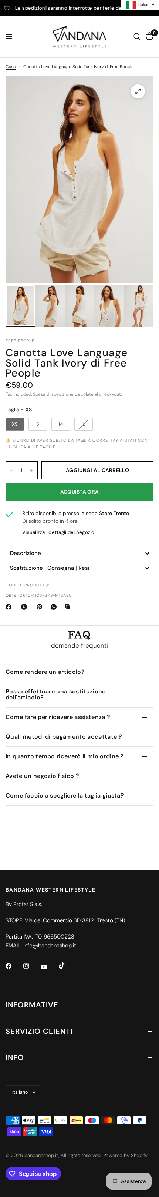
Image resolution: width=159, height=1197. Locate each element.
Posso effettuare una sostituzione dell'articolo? (56, 694)
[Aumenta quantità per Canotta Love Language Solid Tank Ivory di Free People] (31, 470)
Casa (11, 67)
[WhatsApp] (55, 606)
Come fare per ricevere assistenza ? (58, 717)
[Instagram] (31, 966)
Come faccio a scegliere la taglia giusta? (65, 795)
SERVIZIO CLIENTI (39, 1031)
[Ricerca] (137, 36)
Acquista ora (79, 491)
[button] (79, 553)
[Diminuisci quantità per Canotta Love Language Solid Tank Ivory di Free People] (11, 470)
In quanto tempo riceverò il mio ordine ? (65, 756)
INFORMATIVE (32, 1005)
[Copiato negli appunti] (69, 606)
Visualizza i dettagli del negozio (58, 532)
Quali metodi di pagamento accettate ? (64, 736)
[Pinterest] (41, 606)
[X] (25, 606)
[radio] (15, 424)
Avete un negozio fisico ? (42, 776)
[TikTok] (67, 965)
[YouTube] (49, 967)
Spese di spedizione (53, 394)
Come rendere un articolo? (45, 672)
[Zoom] (138, 91)
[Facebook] (10, 606)
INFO (15, 1057)
